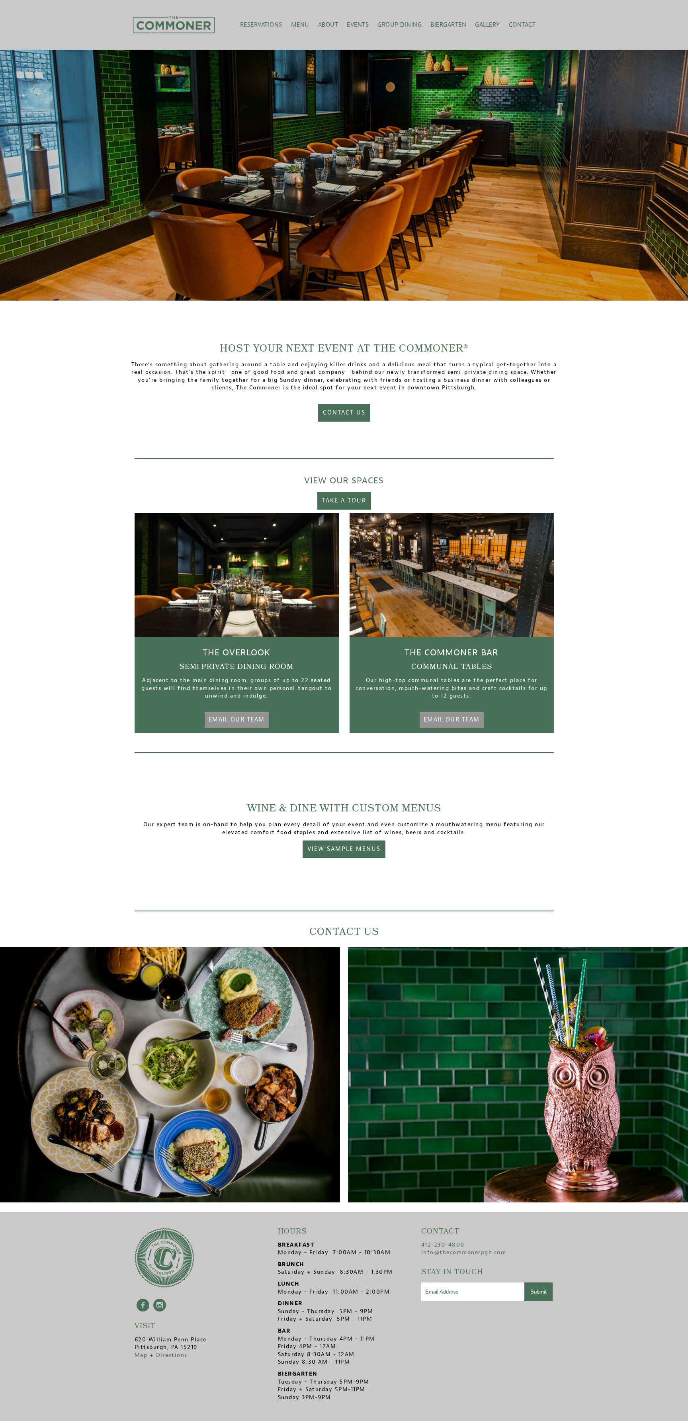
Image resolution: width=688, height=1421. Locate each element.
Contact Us (344, 412)
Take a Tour (344, 500)
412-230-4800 (443, 1244)
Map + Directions (161, 1355)
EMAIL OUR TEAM (237, 719)
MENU (300, 25)
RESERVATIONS (261, 25)
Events (358, 25)
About (328, 25)
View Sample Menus (344, 849)
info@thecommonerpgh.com (463, 1252)
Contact (522, 25)
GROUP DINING (399, 25)
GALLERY (487, 25)
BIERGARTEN (448, 25)
